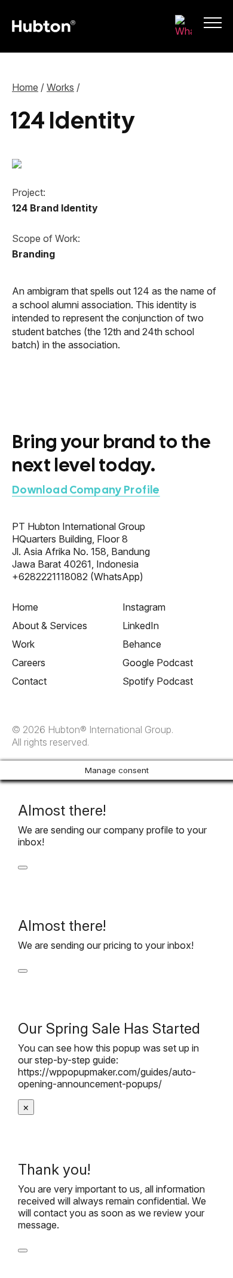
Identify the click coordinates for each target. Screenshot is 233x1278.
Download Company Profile (86, 490)
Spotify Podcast (157, 681)
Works (60, 87)
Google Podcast (157, 663)
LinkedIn (140, 626)
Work (23, 644)
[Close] (22, 867)
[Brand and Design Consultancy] (43, 26)
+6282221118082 (50, 577)
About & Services (49, 626)
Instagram (143, 607)
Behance (141, 644)
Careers (28, 663)
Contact (29, 681)
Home (25, 87)
